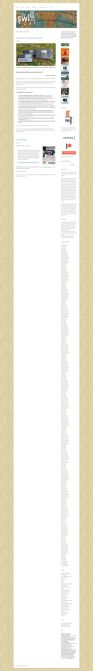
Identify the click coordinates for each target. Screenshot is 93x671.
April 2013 (63, 487)
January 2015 (63, 455)
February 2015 (63, 453)
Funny (26, 128)
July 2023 (62, 300)
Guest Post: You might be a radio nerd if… (29, 38)
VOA (67, 657)
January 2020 (63, 364)
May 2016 (63, 431)
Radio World (69, 647)
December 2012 (64, 493)
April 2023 (63, 305)
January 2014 (63, 473)
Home (17, 7)
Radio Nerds (39, 130)
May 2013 (63, 485)
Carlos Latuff (65, 636)
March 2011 (63, 524)
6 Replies (17, 142)
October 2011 (63, 514)
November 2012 (64, 494)
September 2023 (64, 297)
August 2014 (63, 462)
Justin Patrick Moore (66, 643)
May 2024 (63, 285)
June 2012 (63, 502)
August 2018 (63, 390)
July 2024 (62, 282)
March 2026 (63, 252)
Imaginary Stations (65, 642)
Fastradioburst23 (70, 639)
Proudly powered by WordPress (21, 665)
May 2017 (63, 412)
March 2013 (63, 488)
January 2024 (63, 291)
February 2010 (63, 544)
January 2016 (63, 437)
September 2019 (64, 370)
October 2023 (63, 296)
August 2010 (63, 535)
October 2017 (63, 405)
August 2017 (63, 408)
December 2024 (64, 275)
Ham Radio (35, 128)
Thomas (22, 131)
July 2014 (62, 464)
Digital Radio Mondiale (65, 637)
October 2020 (63, 350)
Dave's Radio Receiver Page (66, 576)
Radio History (64, 646)
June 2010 (63, 538)
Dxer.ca (62, 579)
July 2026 (62, 246)
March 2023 (63, 307)
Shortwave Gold (65, 651)
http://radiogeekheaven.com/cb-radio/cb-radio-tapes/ (28, 162)
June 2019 (63, 375)
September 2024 (64, 279)
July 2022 (62, 319)
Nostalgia (62, 644)
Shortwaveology (64, 608)
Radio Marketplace (43, 7)
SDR (69, 648)
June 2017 (63, 411)
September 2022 (64, 316)
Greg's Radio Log (64, 585)
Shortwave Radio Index (65, 606)
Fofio (62, 582)
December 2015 (64, 438)
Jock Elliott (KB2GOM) (25, 130)
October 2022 (63, 314)
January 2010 (63, 546)
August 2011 (63, 517)
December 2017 (64, 402)
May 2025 (63, 267)
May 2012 (63, 503)
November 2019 (64, 367)
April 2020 (63, 359)
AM (26, 174)
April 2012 (63, 505)
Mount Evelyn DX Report (65, 586)
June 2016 (63, 429)
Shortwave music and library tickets (67, 231)
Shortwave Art (72, 650)
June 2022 (63, 320)
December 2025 (64, 257)
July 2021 (62, 337)
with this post (53, 107)
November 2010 (64, 530)
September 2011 (64, 515)
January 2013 (63, 491)
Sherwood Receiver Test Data (66, 600)
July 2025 (62, 264)
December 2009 (64, 547)
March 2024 (63, 288)
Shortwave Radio (43, 128)
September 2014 (64, 461)
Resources (34, 7)
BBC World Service (65, 634)
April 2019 (63, 378)
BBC (69, 633)
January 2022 (63, 328)
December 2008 (64, 564)
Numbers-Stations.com (65, 589)
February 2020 (63, 362)
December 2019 (64, 366)
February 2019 (63, 381)
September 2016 (64, 425)
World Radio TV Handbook (66, 626)
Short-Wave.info (64, 601)
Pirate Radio (64, 645)
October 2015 (63, 441)
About (51, 7)
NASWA (62, 588)
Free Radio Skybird (65, 640)
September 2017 (64, 406)
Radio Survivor (64, 595)
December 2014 (64, 456)
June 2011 (63, 520)
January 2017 (63, 418)
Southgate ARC (64, 656)
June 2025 (63, 266)
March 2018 (63, 397)
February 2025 (63, 272)
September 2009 (64, 552)
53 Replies (18, 41)
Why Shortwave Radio (65, 658)
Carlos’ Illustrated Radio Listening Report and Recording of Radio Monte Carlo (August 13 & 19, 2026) (68, 228)
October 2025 (63, 260)
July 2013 (62, 482)
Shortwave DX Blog (64, 605)
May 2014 (63, 467)
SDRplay (71, 648)
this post (45, 100)
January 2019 (63, 382)
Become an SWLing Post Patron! (67, 156)
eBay (64, 639)
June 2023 (63, 302)
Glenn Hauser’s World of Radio (66, 583)
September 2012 (64, 497)
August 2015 (63, 444)
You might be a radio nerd (47, 130)
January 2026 (63, 255)
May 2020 (63, 358)
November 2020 (64, 349)
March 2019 (63, 379)
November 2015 (64, 440)
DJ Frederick (73, 637)
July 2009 (62, 555)
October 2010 (63, 532)
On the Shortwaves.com (65, 591)
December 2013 (64, 474)
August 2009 (63, 553)
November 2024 (64, 276)
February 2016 (63, 435)
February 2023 (63, 308)
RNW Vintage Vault (64, 597)
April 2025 (63, 269)
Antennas (66, 633)
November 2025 (64, 258)
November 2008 (64, 565)
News (39, 128)
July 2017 (62, 409)
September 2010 (64, 533)
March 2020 (63, 361)
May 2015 (63, 449)
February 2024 (63, 290)
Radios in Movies (70, 646)
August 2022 (63, 317)
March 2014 (63, 470)
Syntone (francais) (64, 612)
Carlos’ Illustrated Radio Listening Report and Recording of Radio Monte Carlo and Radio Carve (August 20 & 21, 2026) (68, 224)
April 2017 (63, 414)
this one (36, 104)
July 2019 (62, 373)
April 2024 (63, 287)
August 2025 (63, 263)
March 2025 (63, 270)
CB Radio (45, 174)
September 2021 (64, 334)
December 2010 (64, 529)
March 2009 (63, 559)
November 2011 (64, 512)
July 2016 (62, 428)
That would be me (48, 95)
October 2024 (63, 278)
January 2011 (63, 527)
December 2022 (64, 311)
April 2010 (63, 541)
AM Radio (63, 633)
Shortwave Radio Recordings (67, 653)
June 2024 (63, 284)
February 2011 (63, 526)
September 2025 (64, 261)
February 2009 (63, 561)
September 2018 (64, 388)
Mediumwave (74, 643)
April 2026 (63, 251)
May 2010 (63, 539)
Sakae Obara (63, 598)
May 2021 (63, 340)
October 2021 (63, 332)
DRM (62, 639)
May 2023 (63, 303)
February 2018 (63, 399)
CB (27, 174)
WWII (73, 658)
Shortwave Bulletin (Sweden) (66, 603)
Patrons (27, 7)
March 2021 (63, 343)
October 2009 (63, 550)
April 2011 (63, 523)
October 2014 (63, 459)
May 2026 (63, 249)
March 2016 (63, 434)
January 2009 (63, 562)
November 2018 (64, 385)
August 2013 (63, 480)
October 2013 (63, 477)
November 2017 (64, 403)
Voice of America (72, 657)
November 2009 (64, 549)
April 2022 (63, 323)
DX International (64, 577)
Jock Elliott (36, 67)
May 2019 (63, 376)
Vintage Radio (63, 657)
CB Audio (41, 174)
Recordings (64, 648)
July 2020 (62, 355)
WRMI (70, 658)
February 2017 (63, 417)
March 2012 (63, 506)
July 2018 (62, 391)
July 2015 (62, 446)
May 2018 (63, 394)
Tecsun (69, 656)
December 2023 (64, 293)
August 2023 (63, 299)
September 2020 (64, 352)
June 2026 (63, 248)
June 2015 (63, 447)
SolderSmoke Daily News (65, 609)
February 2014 (63, 471)
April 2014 (63, 468)
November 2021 (64, 331)
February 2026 (63, 254)
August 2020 (63, 353)
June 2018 (63, 393)
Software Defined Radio (67, 655)
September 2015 (64, 443)
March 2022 (63, 325)
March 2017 (63, 415)
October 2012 (63, 496)
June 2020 (63, 356)
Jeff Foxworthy (19, 78)
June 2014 (63, 465)
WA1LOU (62, 615)
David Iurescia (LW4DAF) (65, 636)
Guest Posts (30, 128)
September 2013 (64, 479)
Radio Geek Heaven (33, 130)
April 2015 (63, 450)
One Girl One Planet (64, 592)
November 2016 (64, 421)
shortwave (64, 650)
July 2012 (62, 500)
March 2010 (63, 542)
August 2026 (63, 244)
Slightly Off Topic (31, 174)
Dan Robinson (73, 635)
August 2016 (63, 426)
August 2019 (63, 372)
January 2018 (63, 400)
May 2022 (63, 322)
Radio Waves (64, 647)
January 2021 (63, 346)
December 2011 (64, 511)
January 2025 (63, 273)
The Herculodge (64, 614)
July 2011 (62, 518)
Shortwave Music (72, 651)
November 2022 (64, 313)
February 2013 (63, 490)
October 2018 (63, 387)
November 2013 (64, 476)
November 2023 (64, 294)
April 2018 (63, 396)
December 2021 (64, 329)
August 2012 (63, 499)
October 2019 (63, 369)
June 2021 (63, 338)
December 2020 (64, 347)
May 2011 (63, 521)
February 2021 (63, 344)
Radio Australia (70, 645)
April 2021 (63, 341)
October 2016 (63, 423)
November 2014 (64, 458)
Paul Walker (29, 113)
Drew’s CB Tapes (21, 140)
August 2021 (63, 335)
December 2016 (64, 420)
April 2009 (63, 558)
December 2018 (64, 384)
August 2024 (63, 281)
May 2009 (63, 556)
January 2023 (63, 310)
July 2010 (62, 536)
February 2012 (63, 508)
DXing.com (63, 580)
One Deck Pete (67, 644)
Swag (22, 7)
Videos (72, 656)
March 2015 (63, 452)
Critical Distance (64, 574)
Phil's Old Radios (64, 594)
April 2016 (63, 432)
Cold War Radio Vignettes (66, 573)
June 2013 (63, 483)
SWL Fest (62, 611)
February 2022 (63, 326)
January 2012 (63, 509)
